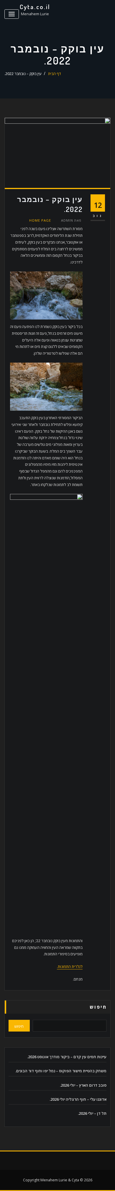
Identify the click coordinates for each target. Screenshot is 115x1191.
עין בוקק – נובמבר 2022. (23, 73)
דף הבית (54, 73)
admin (71, 220)
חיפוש (98, 1007)
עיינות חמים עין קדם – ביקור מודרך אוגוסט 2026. (66, 1056)
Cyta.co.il (35, 7)
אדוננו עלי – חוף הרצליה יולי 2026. (78, 1099)
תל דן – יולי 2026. (92, 1113)
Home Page (40, 220)
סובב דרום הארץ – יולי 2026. (83, 1085)
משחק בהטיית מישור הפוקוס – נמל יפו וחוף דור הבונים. (60, 1070)
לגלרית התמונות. (70, 966)
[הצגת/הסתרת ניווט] (11, 14)
